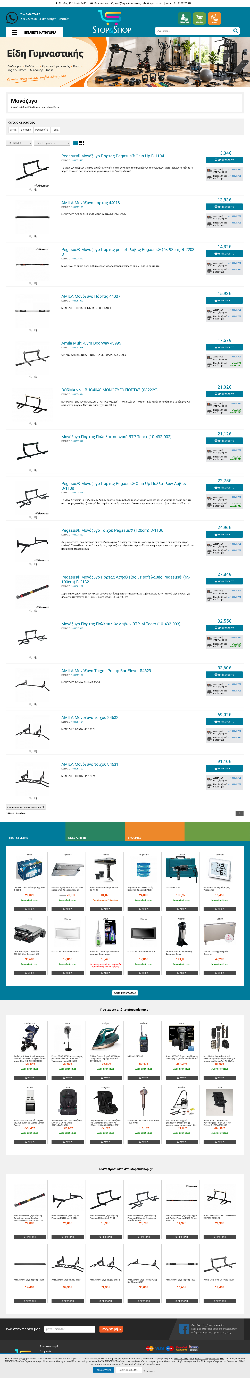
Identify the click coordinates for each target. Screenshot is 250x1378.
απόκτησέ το (226, 160)
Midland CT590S (135, 1056)
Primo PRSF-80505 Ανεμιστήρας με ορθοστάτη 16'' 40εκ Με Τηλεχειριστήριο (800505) (67, 1058)
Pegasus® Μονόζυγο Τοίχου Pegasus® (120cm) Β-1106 (112, 530)
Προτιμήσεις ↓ (149, 1371)
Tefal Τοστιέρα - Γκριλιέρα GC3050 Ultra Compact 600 (26, 953)
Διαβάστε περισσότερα (148, 1364)
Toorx (55, 129)
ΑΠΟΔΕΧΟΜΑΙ (104, 1370)
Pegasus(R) (41, 129)
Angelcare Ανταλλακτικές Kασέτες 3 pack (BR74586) (140, 888)
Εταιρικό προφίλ (49, 1346)
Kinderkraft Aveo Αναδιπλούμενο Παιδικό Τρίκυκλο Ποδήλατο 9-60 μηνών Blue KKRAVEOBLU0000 (30, 1058)
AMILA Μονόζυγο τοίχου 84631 (89, 764)
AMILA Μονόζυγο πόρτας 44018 (90, 202)
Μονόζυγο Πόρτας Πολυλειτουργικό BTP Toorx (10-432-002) (116, 436)
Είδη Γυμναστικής (37, 107)
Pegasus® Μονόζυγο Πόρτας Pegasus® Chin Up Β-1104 (112, 156)
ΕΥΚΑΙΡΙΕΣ (134, 837)
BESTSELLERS (18, 837)
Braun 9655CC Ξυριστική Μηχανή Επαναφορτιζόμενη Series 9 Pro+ (182, 1057)
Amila (13, 129)
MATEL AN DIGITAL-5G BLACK (141, 952)
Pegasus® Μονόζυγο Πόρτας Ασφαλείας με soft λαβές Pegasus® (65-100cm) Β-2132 (28, 1218)
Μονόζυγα (53, 107)
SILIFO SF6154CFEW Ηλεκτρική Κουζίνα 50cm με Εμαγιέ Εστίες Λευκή (29, 1122)
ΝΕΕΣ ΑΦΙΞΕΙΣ (77, 837)
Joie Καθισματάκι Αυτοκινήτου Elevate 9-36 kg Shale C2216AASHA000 (67, 1122)
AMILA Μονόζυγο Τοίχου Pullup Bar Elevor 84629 (106, 670)
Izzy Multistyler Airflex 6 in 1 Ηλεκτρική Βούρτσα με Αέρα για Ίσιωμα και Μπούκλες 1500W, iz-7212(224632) (219, 1060)
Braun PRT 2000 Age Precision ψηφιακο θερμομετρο (104, 953)
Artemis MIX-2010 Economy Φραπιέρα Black (179, 953)
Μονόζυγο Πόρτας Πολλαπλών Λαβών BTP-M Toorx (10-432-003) (120, 624)
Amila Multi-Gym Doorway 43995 (91, 343)
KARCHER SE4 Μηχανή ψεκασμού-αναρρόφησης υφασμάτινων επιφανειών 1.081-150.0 (182, 1124)
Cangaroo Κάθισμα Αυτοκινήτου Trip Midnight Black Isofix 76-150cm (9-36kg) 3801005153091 (105, 1122)
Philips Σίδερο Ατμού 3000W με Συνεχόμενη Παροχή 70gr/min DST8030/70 (105, 1058)
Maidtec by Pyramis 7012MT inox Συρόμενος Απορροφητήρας (67, 888)
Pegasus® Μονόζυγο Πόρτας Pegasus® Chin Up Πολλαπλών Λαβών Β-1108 (142, 1218)
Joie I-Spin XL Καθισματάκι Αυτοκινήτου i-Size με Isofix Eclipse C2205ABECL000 (217, 1122)
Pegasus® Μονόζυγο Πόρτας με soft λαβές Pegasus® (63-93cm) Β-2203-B (181, 1218)
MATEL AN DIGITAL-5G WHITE (65, 952)
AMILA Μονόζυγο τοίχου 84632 (89, 717)
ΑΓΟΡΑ (31, 909)
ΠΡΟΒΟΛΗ (31, 1237)
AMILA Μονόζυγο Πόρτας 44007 (90, 296)
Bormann (26, 129)
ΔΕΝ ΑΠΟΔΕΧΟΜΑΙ (129, 1370)
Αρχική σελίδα (18, 107)
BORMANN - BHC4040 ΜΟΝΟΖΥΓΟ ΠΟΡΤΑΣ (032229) (109, 390)
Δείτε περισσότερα (125, 992)
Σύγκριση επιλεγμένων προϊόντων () (25, 807)
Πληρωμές (46, 1351)
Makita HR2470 (173, 887)
